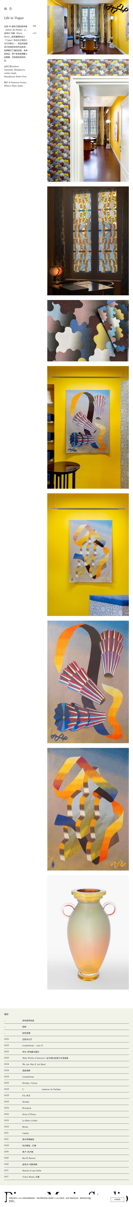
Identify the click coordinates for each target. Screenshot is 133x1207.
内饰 (34, 26)
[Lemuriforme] (66, 1077)
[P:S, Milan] (66, 1095)
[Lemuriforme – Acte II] (66, 1045)
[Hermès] (66, 1102)
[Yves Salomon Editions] (66, 1052)
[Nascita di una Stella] (66, 1171)
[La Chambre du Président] (66, 1039)
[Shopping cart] (11, 8)
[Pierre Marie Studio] (117, 9)
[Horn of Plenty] (66, 1114)
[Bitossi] (66, 1127)
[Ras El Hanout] (66, 1158)
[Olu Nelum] (66, 1152)
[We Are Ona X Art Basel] (66, 1064)
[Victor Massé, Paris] (66, 1177)
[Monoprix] (66, 1108)
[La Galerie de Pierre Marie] (66, 1164)
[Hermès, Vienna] (66, 1083)
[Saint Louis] (66, 1070)
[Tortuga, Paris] (66, 1146)
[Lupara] (66, 1133)
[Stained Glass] (66, 1033)
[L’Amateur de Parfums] (66, 1089)
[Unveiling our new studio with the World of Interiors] (66, 1058)
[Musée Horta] (66, 1139)
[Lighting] (66, 1027)
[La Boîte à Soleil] (66, 1120)
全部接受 (117, 1199)
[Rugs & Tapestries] (66, 1020)
